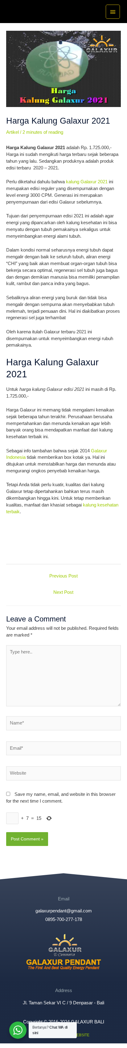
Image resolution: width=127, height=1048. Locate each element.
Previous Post (63, 576)
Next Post (63, 592)
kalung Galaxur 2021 (87, 181)
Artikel (12, 132)
